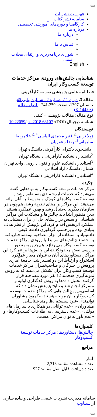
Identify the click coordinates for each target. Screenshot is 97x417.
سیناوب (84, 403)
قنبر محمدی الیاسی (54, 136)
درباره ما (76, 29)
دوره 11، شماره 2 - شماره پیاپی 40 (47, 99)
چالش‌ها (86, 332)
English (77, 64)
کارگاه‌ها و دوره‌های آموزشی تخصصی (51, 24)
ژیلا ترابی (85, 136)
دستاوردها (67, 332)
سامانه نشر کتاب (69, 19)
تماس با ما (64, 44)
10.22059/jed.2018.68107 (31, 121)
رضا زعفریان (62, 142)
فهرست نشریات (69, 14)
